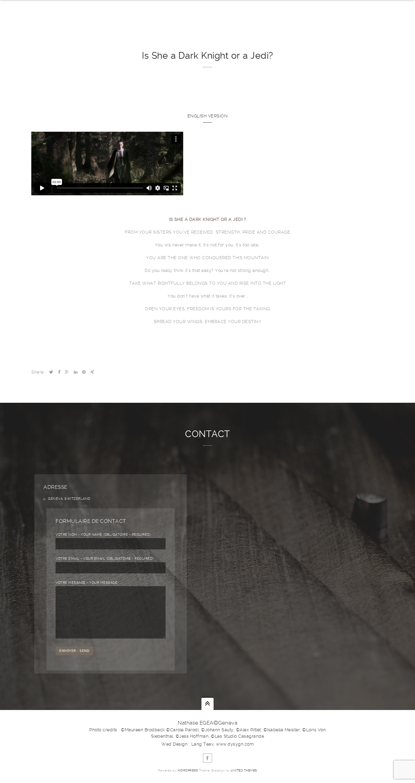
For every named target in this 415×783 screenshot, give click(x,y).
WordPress (187, 770)
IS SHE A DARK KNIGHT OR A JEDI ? (207, 219)
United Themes (244, 770)
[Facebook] (207, 758)
